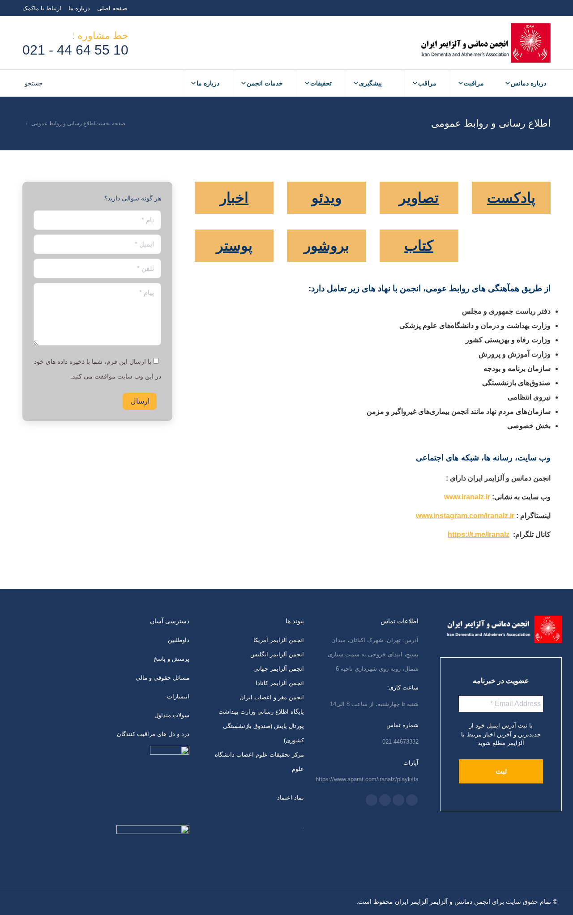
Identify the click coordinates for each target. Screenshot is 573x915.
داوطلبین (178, 640)
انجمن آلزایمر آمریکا (278, 640)
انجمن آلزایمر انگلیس (277, 654)
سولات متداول (171, 715)
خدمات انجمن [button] (265, 83)
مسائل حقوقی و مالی (162, 677)
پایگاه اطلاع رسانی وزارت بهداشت (261, 711)
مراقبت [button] (474, 83)
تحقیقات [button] (321, 83)
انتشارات (178, 696)
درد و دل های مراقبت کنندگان (153, 734)
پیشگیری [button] (370, 83)
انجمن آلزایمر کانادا (280, 683)
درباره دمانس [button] (528, 83)
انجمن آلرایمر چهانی (278, 668)
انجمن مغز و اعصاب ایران (271, 697)
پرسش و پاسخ (171, 658)
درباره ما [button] (208, 83)
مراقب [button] (427, 83)
